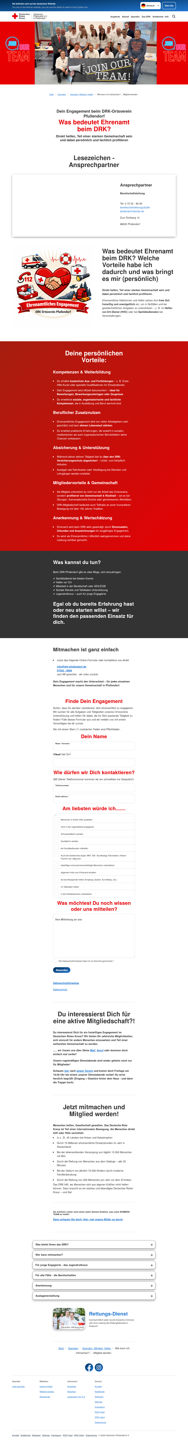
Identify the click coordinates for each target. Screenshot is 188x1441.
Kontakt (98, 1386)
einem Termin (84, 1071)
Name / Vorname (62, 743)
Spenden (135, 16)
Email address (62, 796)
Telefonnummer (62, 785)
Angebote (115, 16)
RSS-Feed (99, 1412)
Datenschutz (60, 989)
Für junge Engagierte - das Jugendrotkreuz (61, 1265)
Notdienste (100, 1391)
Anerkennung (43, 1285)
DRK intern (100, 1417)
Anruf (100, 1050)
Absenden (62, 970)
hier (66, 1071)
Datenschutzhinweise (66, 983)
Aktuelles (71, 1391)
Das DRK (146, 16)
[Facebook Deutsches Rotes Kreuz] (89, 1367)
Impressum (100, 1407)
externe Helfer (46, 1386)
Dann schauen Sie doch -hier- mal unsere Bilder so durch (88, 1219)
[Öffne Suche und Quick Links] (174, 16)
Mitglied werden (47, 1391)
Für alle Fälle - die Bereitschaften (55, 1275)
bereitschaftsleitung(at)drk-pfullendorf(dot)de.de (135, 209)
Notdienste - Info (161, 16)
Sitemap (98, 1401)
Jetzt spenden (18, 1386)
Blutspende (45, 1396)
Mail (92, 1050)
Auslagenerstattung (47, 1295)
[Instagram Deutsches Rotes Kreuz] (99, 1367)
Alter (58, 754)
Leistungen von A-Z (76, 1396)
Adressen (99, 1396)
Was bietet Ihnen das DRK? (52, 1244)
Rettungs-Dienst (108, 1313)
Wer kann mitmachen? (49, 1254)
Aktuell (125, 16)
